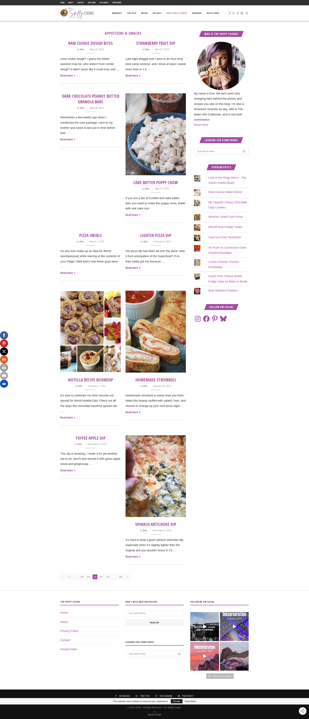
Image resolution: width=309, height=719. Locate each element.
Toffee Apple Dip (90, 438)
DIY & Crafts (104, 2)
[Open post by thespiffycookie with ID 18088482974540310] (204, 626)
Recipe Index (116, 2)
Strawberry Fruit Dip (155, 43)
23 (101, 577)
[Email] (4, 376)
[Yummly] (4, 359)
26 (120, 577)
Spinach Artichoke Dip (155, 524)
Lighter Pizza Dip (155, 235)
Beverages (197, 13)
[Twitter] (233, 13)
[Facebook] (229, 13)
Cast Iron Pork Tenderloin (224, 237)
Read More (201, 124)
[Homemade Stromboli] (156, 331)
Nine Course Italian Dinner (225, 192)
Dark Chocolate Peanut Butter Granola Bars (90, 99)
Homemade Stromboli (155, 380)
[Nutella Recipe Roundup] (90, 331)
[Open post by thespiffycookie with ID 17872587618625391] (234, 626)
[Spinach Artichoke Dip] (156, 476)
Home (62, 2)
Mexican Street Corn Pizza (225, 216)
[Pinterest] (242, 13)
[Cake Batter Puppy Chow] (156, 134)
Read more (66, 75)
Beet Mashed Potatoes (223, 290)
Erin (82, 49)
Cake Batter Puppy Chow (155, 182)
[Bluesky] (223, 319)
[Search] (247, 13)
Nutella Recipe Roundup (90, 380)
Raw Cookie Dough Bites (90, 43)
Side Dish (131, 13)
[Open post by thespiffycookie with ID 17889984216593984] (234, 656)
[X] (4, 351)
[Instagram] (238, 13)
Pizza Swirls (90, 235)
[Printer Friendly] (4, 368)
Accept (176, 701)
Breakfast (117, 13)
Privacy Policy (69, 631)
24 (107, 577)
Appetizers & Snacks (177, 13)
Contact (80, 2)
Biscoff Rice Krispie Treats (225, 227)
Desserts (157, 13)
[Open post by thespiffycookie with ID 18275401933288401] (204, 656)
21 (88, 577)
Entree (144, 13)
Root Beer (92, 2)
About (70, 2)
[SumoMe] (4, 384)
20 (82, 577)
